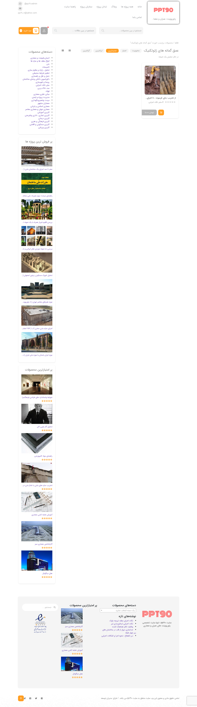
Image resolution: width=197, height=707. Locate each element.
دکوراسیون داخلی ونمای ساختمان (36, 79)
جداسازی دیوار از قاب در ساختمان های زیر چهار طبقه (119, 631)
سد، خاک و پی (43, 88)
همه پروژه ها (127, 6)
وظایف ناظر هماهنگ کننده (122, 626)
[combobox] (118, 610)
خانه (140, 6)
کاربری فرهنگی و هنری (40, 121)
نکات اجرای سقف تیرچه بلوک (121, 620)
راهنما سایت (70, 6)
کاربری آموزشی (43, 112)
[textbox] (118, 610)
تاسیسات (45, 67)
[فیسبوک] (42, 698)
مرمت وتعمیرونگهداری (40, 100)
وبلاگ (114, 6)
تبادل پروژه (102, 6)
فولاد (47, 91)
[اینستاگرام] (30, 698)
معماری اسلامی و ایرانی (39, 106)
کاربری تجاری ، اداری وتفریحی (37, 115)
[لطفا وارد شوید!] (44, 30)
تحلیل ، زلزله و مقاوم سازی (38, 70)
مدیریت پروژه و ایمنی (40, 97)
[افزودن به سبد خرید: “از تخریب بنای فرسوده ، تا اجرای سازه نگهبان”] (161, 112)
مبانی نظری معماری (41, 94)
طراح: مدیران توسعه (109, 698)
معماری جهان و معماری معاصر (37, 109)
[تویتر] (36, 698)
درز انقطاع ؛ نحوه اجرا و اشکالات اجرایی (117, 635)
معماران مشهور (43, 103)
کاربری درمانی (43, 118)
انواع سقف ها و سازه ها (40, 61)
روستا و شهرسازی (42, 82)
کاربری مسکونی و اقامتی (39, 124)
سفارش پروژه (86, 6)
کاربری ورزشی (43, 127)
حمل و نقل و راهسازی (40, 76)
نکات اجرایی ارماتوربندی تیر (122, 623)
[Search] (55, 30)
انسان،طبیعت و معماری (39, 58)
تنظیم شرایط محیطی (40, 73)
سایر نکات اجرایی (155, 102)
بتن (47, 64)
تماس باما (137, 17)
